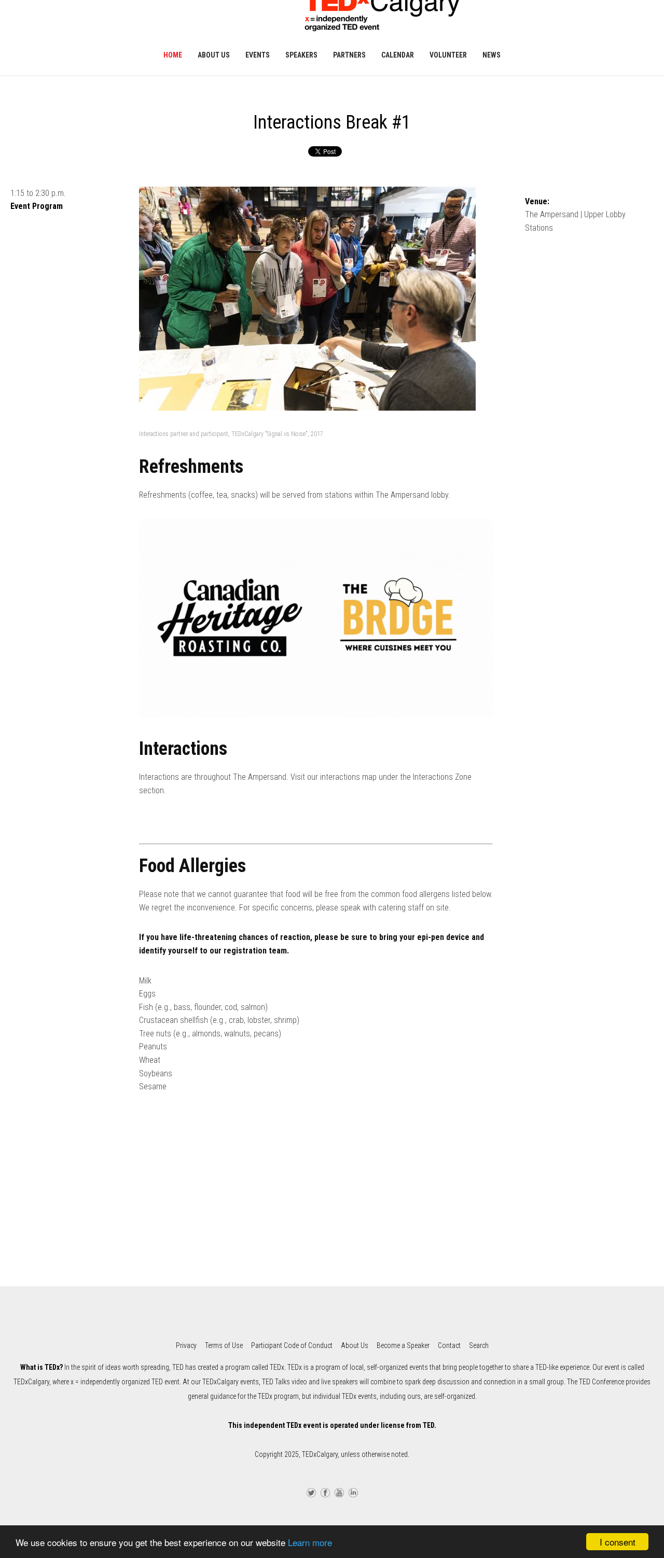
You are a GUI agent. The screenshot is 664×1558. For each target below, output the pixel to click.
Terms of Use (224, 1345)
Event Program (36, 206)
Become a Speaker (403, 1345)
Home (172, 55)
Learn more (310, 1542)
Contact (449, 1345)
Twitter (311, 1491)
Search (479, 1345)
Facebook (325, 1491)
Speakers (301, 55)
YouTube (339, 1491)
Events (257, 55)
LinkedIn (353, 1491)
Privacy (186, 1345)
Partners (349, 55)
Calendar (397, 55)
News (491, 55)
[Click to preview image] (316, 305)
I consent (617, 1541)
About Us (214, 55)
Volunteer (448, 55)
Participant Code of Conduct (292, 1345)
